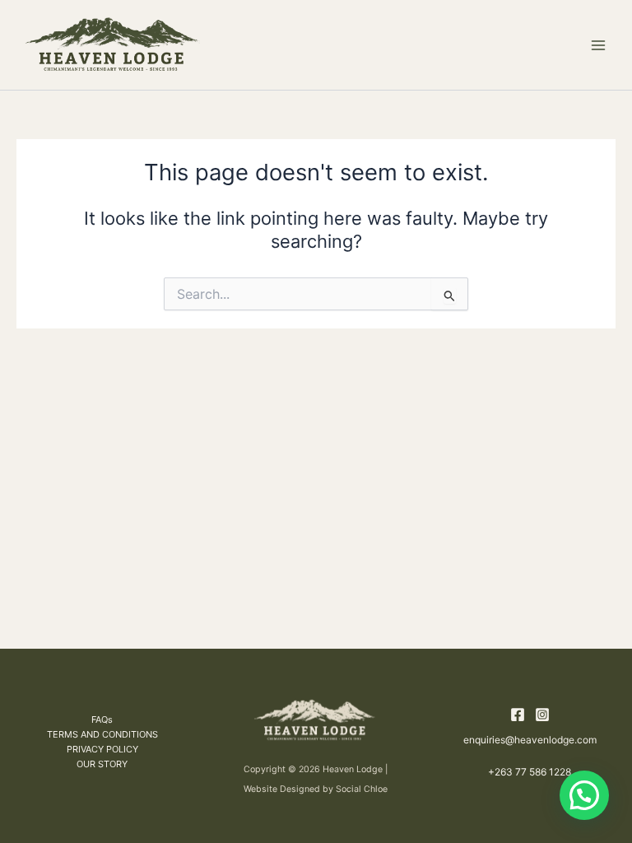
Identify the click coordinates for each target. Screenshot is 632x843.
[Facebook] (517, 714)
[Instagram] (542, 714)
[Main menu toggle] (598, 45)
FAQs (102, 719)
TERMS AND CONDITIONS (102, 734)
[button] (584, 795)
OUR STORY (102, 764)
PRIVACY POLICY (102, 749)
